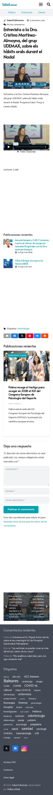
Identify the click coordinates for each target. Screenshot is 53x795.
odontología (23, 329)
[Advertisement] (26, 201)
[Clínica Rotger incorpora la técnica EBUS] (8, 263)
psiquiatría (35, 724)
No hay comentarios (15, 24)
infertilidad (29, 707)
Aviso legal (9, 778)
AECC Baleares (31, 677)
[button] (41, 4)
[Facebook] (15, 748)
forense (23, 702)
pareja (21, 720)
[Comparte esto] (14, 335)
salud (14, 729)
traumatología (23, 733)
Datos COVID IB (22, 690)
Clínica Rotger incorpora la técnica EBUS (29, 262)
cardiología (27, 681)
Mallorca (36, 711)
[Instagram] (24, 748)
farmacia (32, 698)
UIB (37, 733)
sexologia (41, 729)
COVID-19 (30, 685)
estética (22, 699)
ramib (6, 729)
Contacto (8, 770)
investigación (10, 712)
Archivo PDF (10, 762)
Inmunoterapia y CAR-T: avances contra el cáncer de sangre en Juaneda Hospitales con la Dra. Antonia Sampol (32, 244)
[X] (6, 748)
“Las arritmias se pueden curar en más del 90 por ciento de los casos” (26, 650)
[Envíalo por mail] (7, 335)
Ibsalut (19, 707)
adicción (16, 677)
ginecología (36, 703)
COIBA (7, 686)
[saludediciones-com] (9, 4)
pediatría (32, 720)
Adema (6, 677)
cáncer (8, 690)
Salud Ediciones (15, 20)
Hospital (8, 707)
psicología (21, 725)
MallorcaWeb (13, 789)
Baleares (11, 681)
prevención (8, 724)
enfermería (24, 694)
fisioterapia (9, 703)
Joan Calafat (24, 712)
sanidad (27, 729)
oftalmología (9, 720)
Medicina (8, 716)
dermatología (9, 694)
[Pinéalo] (29, 335)
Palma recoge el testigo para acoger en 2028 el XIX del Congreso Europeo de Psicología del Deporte (26, 392)
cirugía (39, 682)
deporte (37, 690)
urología (7, 737)
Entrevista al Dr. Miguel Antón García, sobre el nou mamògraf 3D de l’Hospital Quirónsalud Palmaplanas (26, 640)
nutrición (19, 716)
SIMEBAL (8, 733)
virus (26, 738)
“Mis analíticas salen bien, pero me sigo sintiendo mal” (25, 657)
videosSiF (17, 737)
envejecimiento (10, 698)
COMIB (17, 686)
